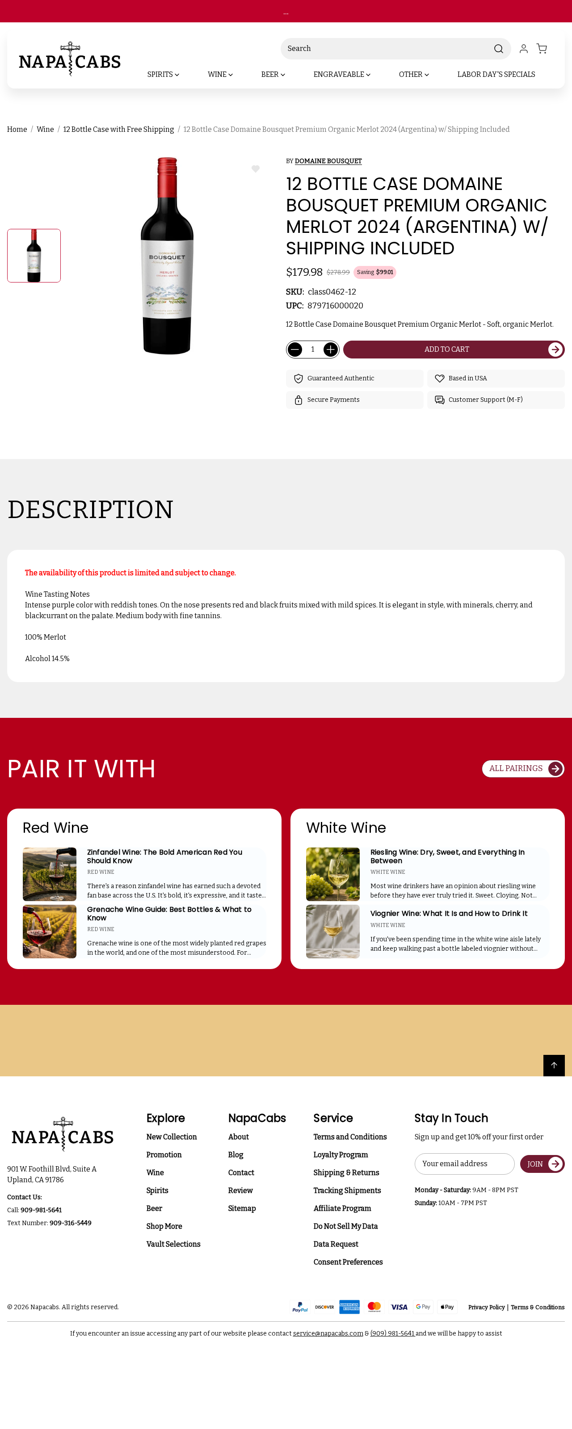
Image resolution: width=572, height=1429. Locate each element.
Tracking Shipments (347, 1190)
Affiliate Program (342, 1208)
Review (240, 1190)
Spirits (157, 1190)
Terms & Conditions (538, 1307)
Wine (155, 1172)
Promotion (164, 1155)
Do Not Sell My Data (346, 1226)
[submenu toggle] (184, 74)
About (238, 1137)
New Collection (172, 1137)
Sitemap (242, 1208)
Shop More (164, 1226)
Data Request (336, 1244)
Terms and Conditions (350, 1137)
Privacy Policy (486, 1307)
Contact (241, 1172)
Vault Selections (174, 1244)
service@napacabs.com (328, 1333)
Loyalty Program (341, 1155)
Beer (154, 1208)
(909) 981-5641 (393, 1333)
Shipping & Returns (346, 1172)
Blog (236, 1155)
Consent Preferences (348, 1262)
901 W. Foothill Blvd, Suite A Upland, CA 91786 (53, 1174)
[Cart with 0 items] (547, 48)
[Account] (523, 48)
